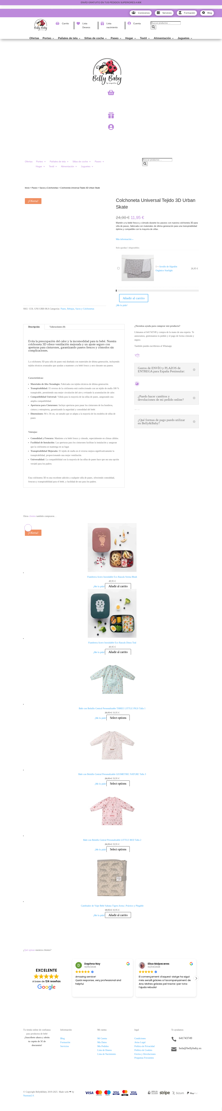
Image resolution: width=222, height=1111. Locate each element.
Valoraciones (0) (57, 327)
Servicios (64, 1046)
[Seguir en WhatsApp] (186, 1059)
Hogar (129, 38)
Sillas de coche (94, 38)
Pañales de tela (68, 38)
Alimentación (162, 38)
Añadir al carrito (134, 298)
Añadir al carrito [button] (118, 586)
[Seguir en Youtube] (193, 1059)
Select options (118, 717)
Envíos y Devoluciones (145, 1054)
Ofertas (34, 38)
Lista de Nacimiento (106, 1054)
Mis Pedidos (103, 1046)
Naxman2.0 (28, 1095)
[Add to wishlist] (28, 196)
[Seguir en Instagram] (180, 1059)
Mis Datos (102, 1042)
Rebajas (70, 309)
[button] (196, 978)
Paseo (114, 38)
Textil (143, 38)
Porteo (47, 38)
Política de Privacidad (144, 1046)
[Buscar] (153, 27)
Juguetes (183, 38)
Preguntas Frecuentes (144, 1058)
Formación (65, 1042)
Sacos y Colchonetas (48, 188)
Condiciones (140, 1038)
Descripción (34, 327)
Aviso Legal (139, 1042)
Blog (62, 1038)
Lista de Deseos (104, 1050)
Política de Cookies (143, 1050)
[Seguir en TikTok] (173, 1059)
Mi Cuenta (102, 1038)
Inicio (27, 188)
